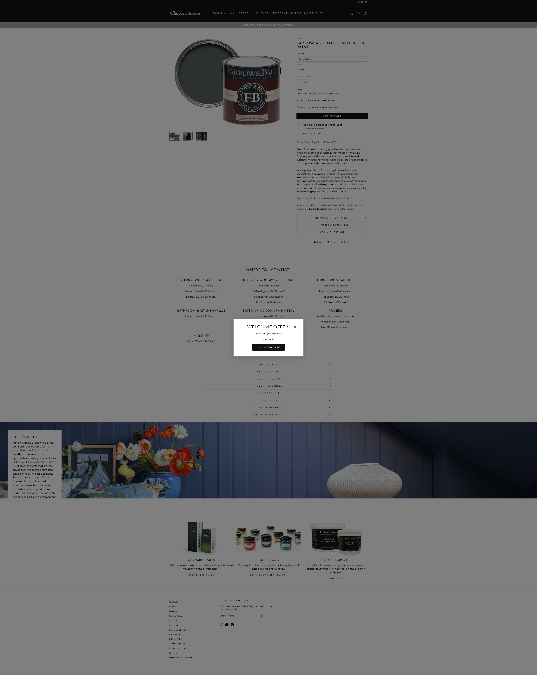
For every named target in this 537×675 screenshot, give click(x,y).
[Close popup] (295, 327)
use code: (268, 347)
